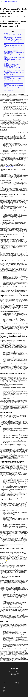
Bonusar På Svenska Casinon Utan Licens (12, 87)
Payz (5, 86)
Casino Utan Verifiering (8, 89)
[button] (14, 4)
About (4, 690)
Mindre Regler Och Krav (9, 74)
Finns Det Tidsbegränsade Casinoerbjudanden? (13, 85)
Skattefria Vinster (7, 48)
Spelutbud (6, 33)
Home (4, 687)
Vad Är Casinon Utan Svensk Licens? (11, 40)
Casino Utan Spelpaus (8, 90)
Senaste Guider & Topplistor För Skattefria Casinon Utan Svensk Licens (12, 65)
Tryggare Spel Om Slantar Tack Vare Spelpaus (13, 47)
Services (4, 688)
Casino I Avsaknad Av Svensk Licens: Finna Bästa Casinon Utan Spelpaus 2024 (13, 51)
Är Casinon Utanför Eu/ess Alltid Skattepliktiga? (14, 57)
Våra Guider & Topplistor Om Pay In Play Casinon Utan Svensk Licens (12, 68)
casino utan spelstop (9, 166)
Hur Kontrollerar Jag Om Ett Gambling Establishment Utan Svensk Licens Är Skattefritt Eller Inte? (14, 43)
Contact (4, 691)
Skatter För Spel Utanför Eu (9, 66)
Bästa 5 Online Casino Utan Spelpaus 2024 (13, 39)
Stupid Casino (7, 58)
